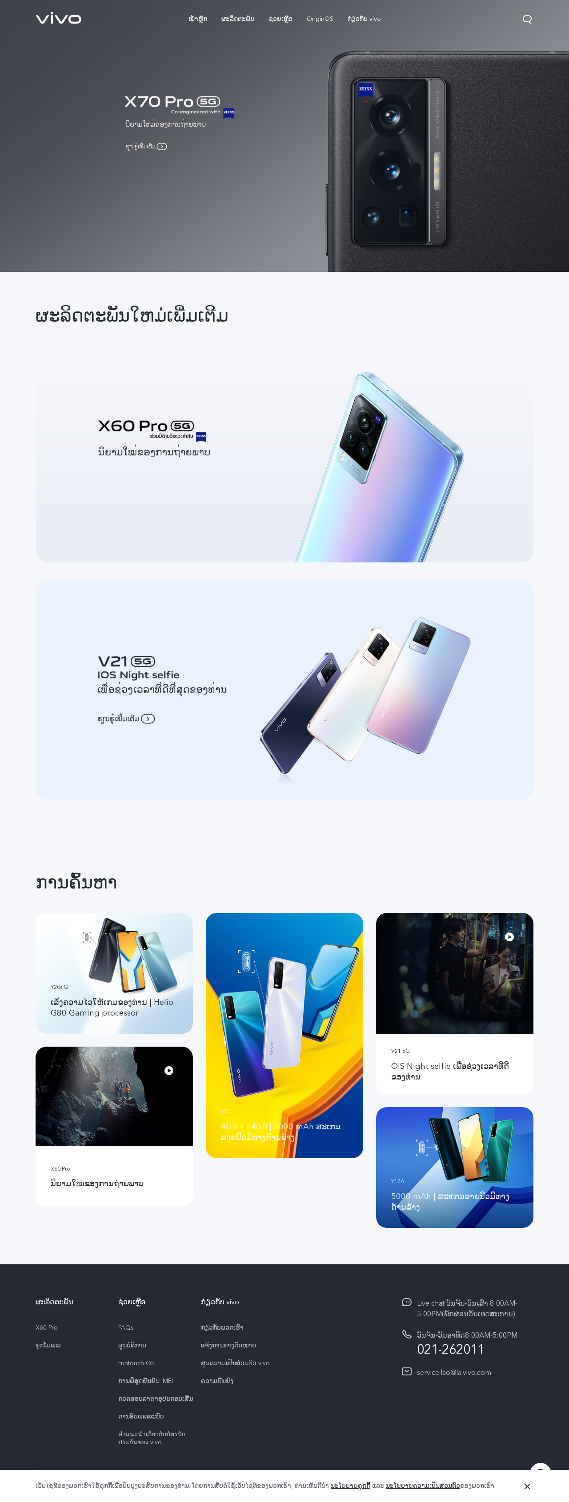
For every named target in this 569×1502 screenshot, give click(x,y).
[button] (527, 19)
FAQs (126, 1328)
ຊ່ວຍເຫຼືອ (280, 19)
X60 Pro (47, 1328)
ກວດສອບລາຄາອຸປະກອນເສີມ (155, 1399)
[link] (59, 18)
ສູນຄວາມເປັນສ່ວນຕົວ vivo (235, 1363)
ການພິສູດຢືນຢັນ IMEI (145, 1381)
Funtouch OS (136, 1363)
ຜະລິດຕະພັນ (237, 19)
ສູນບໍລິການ (132, 1346)
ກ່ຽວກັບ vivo (364, 19)
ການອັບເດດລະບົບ (141, 1417)
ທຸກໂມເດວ (48, 1346)
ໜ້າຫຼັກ (197, 19)
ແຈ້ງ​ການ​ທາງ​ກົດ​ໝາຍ (228, 1346)
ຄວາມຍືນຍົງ (217, 1381)
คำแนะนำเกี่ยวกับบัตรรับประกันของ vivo (151, 1438)
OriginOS (320, 19)
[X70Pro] (284, 136)
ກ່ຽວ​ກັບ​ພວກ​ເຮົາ (222, 1328)
